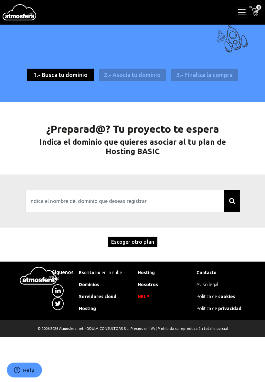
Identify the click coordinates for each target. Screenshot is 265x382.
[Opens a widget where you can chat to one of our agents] (24, 371)
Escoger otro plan (132, 242)
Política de (215, 296)
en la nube (100, 272)
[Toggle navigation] (242, 12)
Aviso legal (207, 284)
